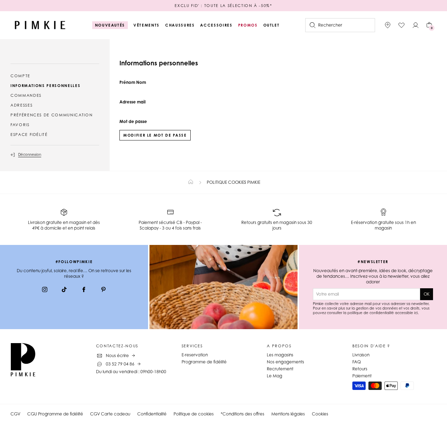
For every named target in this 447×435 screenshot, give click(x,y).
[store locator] (387, 25)
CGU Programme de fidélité (55, 413)
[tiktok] (64, 290)
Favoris (20, 124)
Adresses (21, 105)
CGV (15, 413)
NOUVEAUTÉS (110, 25)
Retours (359, 368)
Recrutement (280, 368)
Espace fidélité (29, 134)
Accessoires (216, 25)
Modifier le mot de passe (155, 135)
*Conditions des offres (242, 413)
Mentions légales (288, 413)
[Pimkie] (40, 25)
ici (416, 313)
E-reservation (195, 354)
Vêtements (146, 25)
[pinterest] (103, 290)
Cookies (320, 413)
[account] (415, 25)
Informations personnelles (45, 85)
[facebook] (84, 290)
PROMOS (248, 25)
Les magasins (280, 354)
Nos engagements (285, 361)
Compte (20, 75)
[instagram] (44, 290)
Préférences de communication (51, 115)
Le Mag (274, 375)
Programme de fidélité (204, 361)
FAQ (356, 361)
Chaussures (180, 25)
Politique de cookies (194, 413)
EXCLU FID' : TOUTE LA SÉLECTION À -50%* (223, 5)
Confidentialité (152, 413)
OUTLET (271, 25)
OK (427, 294)
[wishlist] (401, 25)
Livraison (360, 354)
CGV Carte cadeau (110, 413)
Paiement (362, 375)
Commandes (26, 95)
